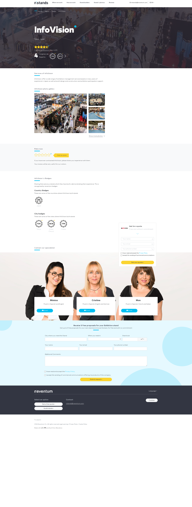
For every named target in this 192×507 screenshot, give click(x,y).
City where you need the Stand (56, 335)
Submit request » (96, 379)
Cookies (152, 400)
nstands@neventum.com (139, 2)
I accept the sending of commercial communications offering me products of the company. (78, 375)
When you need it (94, 335)
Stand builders (85, 2)
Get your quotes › (137, 262)
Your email (83, 345)
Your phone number (121, 345)
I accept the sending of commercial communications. (138, 255)
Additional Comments (53, 354)
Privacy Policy (143, 253)
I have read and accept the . (135, 253)
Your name (49, 345)
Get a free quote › (48, 404)
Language (152, 391)
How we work (71, 2)
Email (45, 310)
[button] (60, 114)
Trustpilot (37, 420)
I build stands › (49, 408)
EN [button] (152, 2)
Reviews (111, 2)
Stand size (126, 335)
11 (41, 50)
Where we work (57, 2)
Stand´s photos (99, 2)
